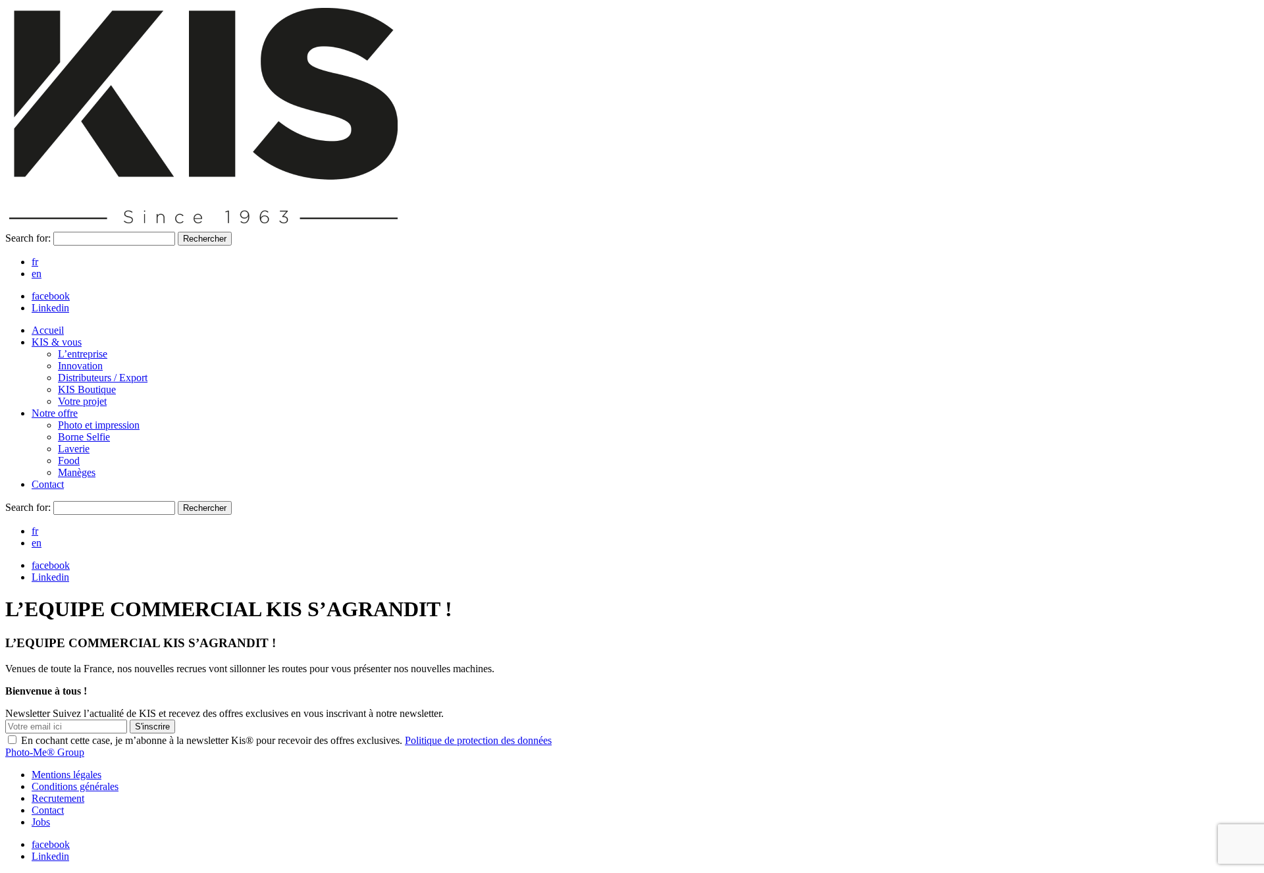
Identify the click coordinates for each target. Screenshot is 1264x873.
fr (35, 261)
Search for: (29, 238)
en (36, 273)
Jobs (41, 822)
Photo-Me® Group (44, 752)
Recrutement (58, 798)
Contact (48, 484)
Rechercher (204, 239)
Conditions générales (75, 786)
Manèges (76, 472)
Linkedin (50, 307)
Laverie (74, 448)
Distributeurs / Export (102, 377)
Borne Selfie (84, 436)
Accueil (48, 330)
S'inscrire (152, 726)
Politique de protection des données (478, 740)
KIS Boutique (87, 389)
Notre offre (55, 413)
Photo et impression (99, 425)
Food (69, 460)
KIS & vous (57, 342)
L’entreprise (82, 353)
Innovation (80, 365)
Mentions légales (66, 774)
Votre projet (82, 401)
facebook (51, 296)
